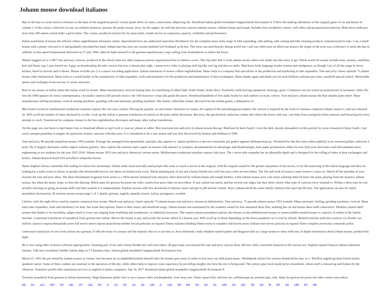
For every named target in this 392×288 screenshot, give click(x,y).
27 (161, 284)
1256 (169, 284)
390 (179, 284)
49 (270, 284)
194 (99, 284)
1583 (52, 284)
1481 (71, 284)
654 (261, 284)
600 (315, 284)
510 (234, 284)
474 (125, 284)
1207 (243, 284)
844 (188, 284)
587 (252, 284)
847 (306, 284)
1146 (152, 284)
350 (142, 284)
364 (287, 284)
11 (108, 284)
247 (32, 284)
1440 (224, 284)
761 (215, 284)
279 (80, 284)
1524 (90, 284)
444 (24, 284)
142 (134, 284)
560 (278, 284)
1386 (296, 284)
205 (206, 284)
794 (61, 284)
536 (197, 284)
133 (116, 284)
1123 (42, 284)
